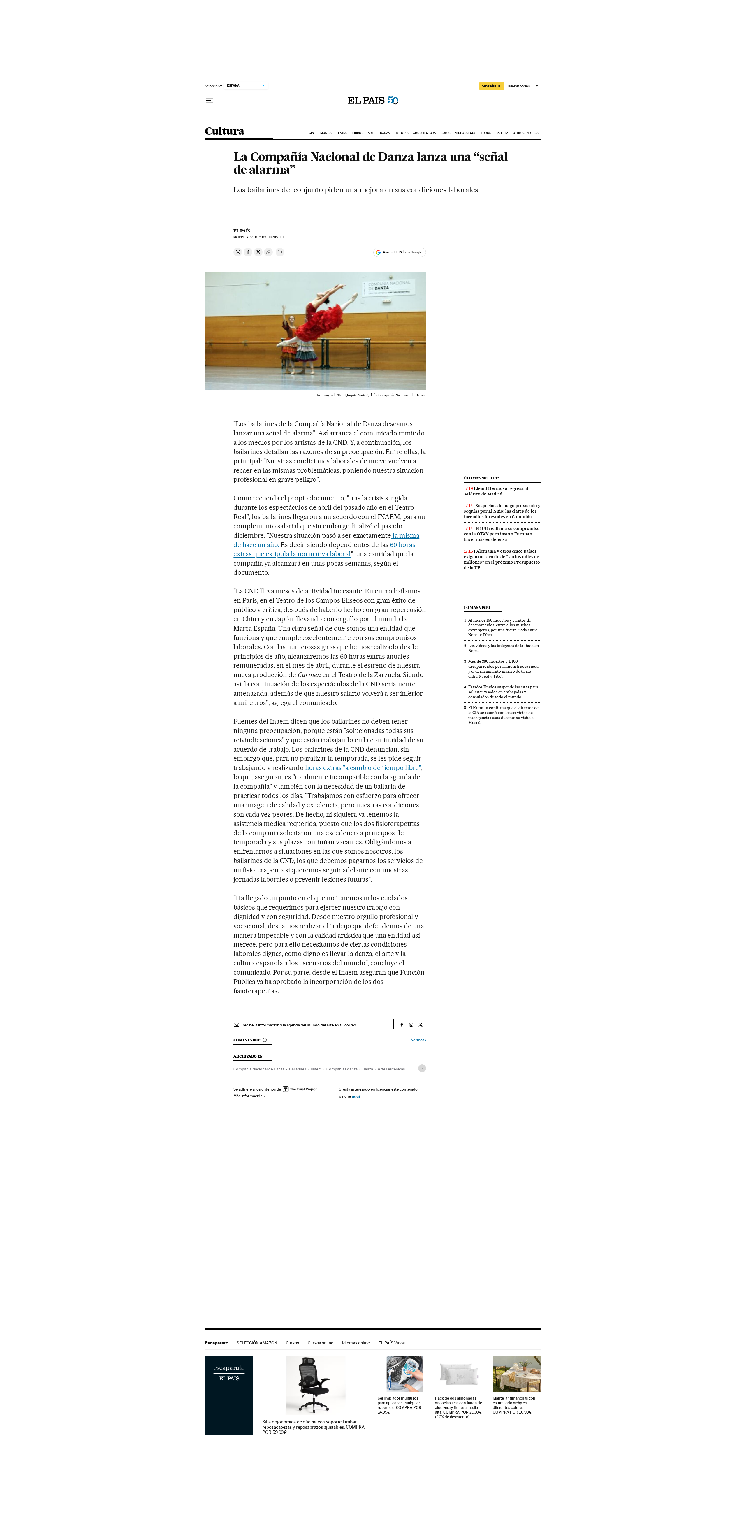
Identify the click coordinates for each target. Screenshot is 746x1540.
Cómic (446, 133)
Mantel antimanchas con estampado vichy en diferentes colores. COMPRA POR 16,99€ (514, 1405)
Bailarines (297, 1069)
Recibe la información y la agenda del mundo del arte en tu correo (299, 1025)
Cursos (292, 1342)
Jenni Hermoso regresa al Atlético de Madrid (496, 491)
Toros (486, 133)
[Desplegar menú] (209, 100)
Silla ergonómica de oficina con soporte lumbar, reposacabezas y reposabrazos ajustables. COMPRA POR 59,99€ (313, 1427)
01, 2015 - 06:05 (265, 237)
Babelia (502, 133)
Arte (371, 133)
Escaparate (216, 1342)
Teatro (342, 133)
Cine (312, 133)
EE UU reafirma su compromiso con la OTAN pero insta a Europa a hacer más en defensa (502, 534)
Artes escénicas (391, 1069)
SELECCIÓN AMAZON (257, 1342)
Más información (248, 1096)
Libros (357, 133)
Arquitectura (424, 133)
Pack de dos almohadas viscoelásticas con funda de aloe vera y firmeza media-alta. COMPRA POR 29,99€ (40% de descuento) (458, 1407)
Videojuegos (465, 133)
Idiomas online (356, 1342)
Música (326, 133)
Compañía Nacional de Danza (258, 1069)
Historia (402, 133)
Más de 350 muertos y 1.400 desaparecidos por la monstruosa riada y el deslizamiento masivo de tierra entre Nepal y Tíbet (503, 668)
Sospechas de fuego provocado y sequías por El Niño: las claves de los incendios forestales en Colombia (502, 511)
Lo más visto (477, 607)
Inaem (316, 1069)
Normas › (418, 1040)
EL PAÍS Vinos (392, 1342)
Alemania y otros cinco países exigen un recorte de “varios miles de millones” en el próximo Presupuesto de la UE (502, 559)
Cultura (224, 131)
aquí (356, 1096)
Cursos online (320, 1342)
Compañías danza (342, 1069)
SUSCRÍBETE (491, 86)
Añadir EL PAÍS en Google (402, 252)
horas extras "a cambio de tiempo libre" (363, 768)
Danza (385, 133)
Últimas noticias (527, 133)
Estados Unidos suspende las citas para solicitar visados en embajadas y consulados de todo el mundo (503, 692)
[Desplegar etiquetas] (422, 1068)
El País (241, 230)
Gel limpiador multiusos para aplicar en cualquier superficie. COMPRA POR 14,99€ (399, 1405)
